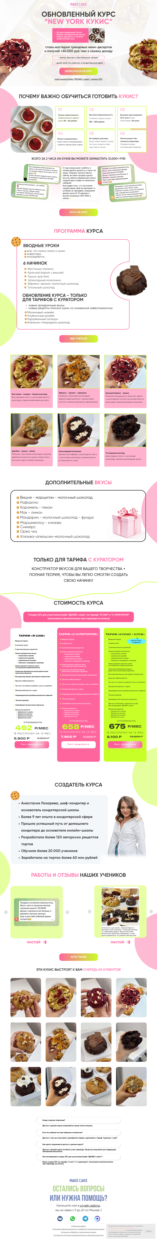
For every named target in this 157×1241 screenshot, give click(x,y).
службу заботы (90, 1205)
